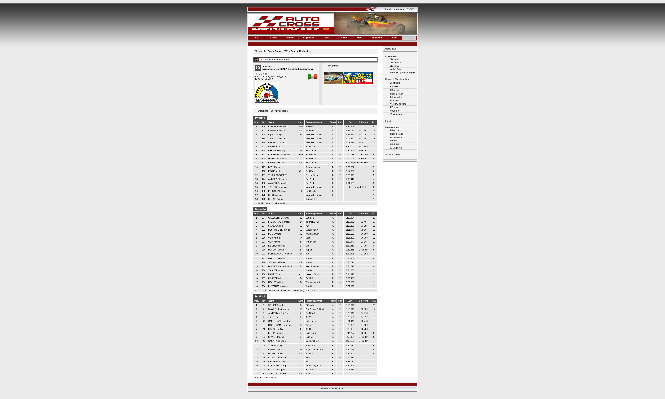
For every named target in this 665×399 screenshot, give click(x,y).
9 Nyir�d (394, 111)
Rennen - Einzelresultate (397, 79)
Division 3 (394, 66)
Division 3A (395, 62)
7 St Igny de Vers (398, 104)
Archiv (360, 38)
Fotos (326, 38)
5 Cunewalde (396, 97)
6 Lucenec (395, 100)
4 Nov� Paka (396, 94)
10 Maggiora (396, 114)
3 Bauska (394, 90)
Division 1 (394, 59)
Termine (273, 38)
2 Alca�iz (395, 87)
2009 (286, 51)
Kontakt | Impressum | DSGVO (399, 9)
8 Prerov (394, 107)
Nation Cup (395, 69)
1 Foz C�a (395, 83)
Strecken (342, 38)
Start (257, 38)
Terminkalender (393, 154)
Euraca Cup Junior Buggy (402, 72)
